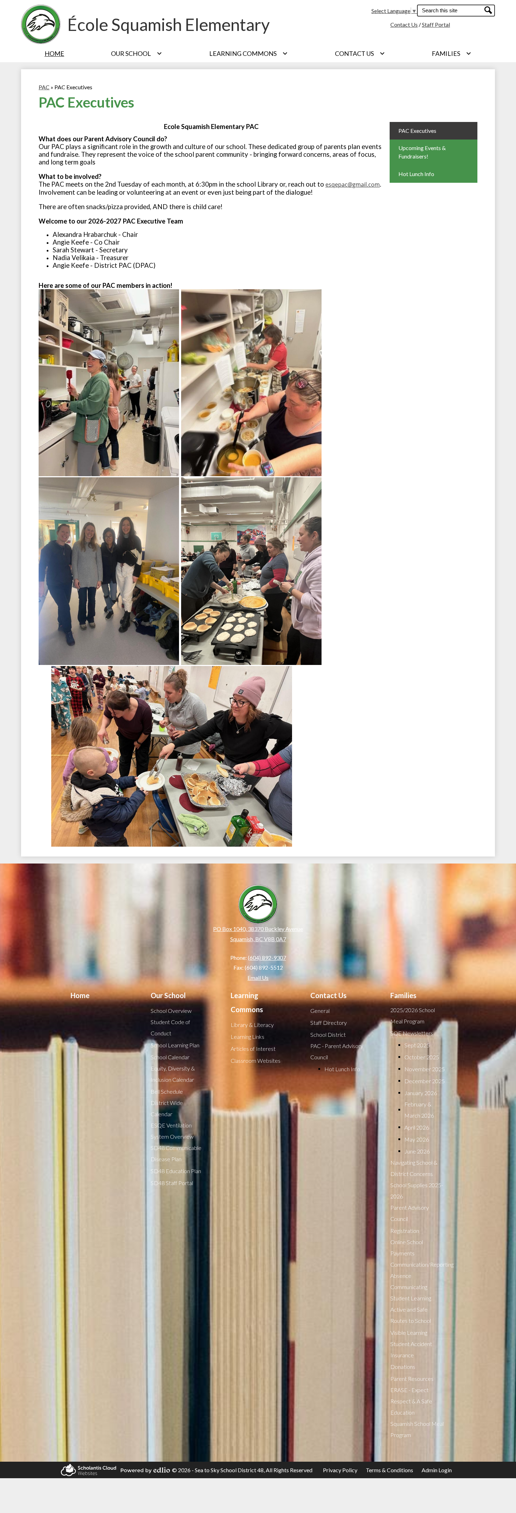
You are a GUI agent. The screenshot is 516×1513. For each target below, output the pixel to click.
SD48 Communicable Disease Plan (176, 1153)
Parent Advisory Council (409, 1213)
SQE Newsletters (411, 1033)
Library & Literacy (252, 1024)
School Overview (171, 1010)
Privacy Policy (340, 1470)
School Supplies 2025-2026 (416, 1191)
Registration (404, 1230)
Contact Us (404, 24)
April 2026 (416, 1127)
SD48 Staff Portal (172, 1182)
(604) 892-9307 (267, 957)
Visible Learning (408, 1332)
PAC (44, 87)
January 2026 (420, 1093)
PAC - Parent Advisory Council (336, 1051)
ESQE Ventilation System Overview (172, 1131)
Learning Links (247, 1036)
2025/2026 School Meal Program (412, 1015)
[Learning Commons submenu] (248, 53)
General (320, 1010)
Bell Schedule (167, 1091)
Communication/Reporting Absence (422, 1270)
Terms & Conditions (389, 1470)
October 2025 (421, 1057)
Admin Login (437, 1470)
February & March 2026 (419, 1110)
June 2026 (417, 1151)
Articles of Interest (253, 1048)
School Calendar (170, 1057)
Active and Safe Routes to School (410, 1315)
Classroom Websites (255, 1060)
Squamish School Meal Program (417, 1429)
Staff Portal (436, 24)
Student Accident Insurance (411, 1349)
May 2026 (416, 1139)
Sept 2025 (417, 1045)
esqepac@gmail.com (352, 184)
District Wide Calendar (167, 1108)
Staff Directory (328, 1022)
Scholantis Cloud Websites (86, 1470)
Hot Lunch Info (342, 1069)
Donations (402, 1366)
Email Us (258, 977)
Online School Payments (406, 1247)
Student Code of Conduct (170, 1027)
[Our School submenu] (136, 53)
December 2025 (424, 1081)
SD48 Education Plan (176, 1171)
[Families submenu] (451, 53)
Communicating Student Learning (410, 1292)
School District (328, 1034)
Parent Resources (412, 1378)
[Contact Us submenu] (360, 53)
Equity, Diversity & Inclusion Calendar (173, 1074)
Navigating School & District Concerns (413, 1168)
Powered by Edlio (143, 1470)
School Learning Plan (175, 1045)
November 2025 (424, 1069)
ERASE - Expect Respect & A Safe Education (411, 1401)
